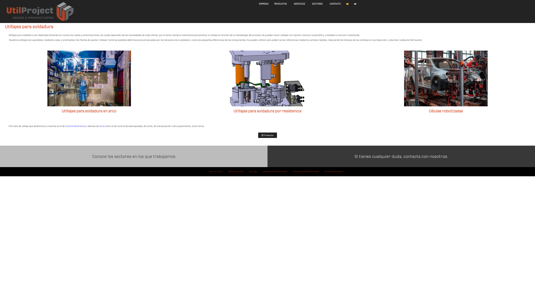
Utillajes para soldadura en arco (89, 111)
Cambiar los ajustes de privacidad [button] (275, 172)
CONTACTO (335, 4)
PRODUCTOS (280, 4)
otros (102, 126)
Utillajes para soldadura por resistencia (267, 111)
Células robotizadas (446, 111)
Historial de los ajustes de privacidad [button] (306, 172)
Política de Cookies (215, 172)
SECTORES (317, 4)
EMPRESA (264, 4)
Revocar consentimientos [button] (334, 172)
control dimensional (75, 126)
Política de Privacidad (235, 172)
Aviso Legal (253, 172)
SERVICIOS (299, 4)
